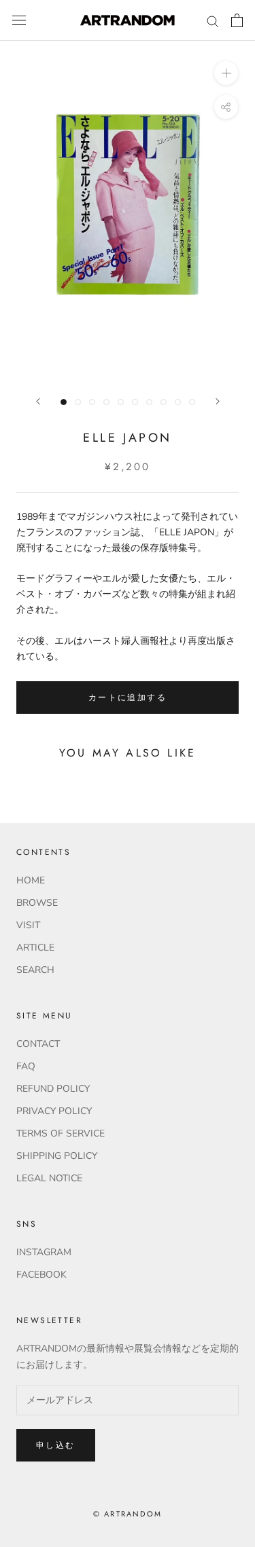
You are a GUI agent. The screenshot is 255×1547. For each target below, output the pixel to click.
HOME (30, 880)
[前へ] (38, 401)
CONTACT (38, 1043)
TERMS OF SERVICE (60, 1133)
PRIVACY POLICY (54, 1111)
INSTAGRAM (43, 1252)
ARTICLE (35, 947)
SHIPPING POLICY (56, 1155)
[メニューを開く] (19, 21)
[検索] (213, 20)
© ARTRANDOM (127, 1513)
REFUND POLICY (53, 1088)
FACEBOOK (41, 1274)
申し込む (55, 1445)
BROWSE (37, 902)
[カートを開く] (237, 20)
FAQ (25, 1066)
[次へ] (218, 401)
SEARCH (35, 969)
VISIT (28, 925)
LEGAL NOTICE (49, 1178)
